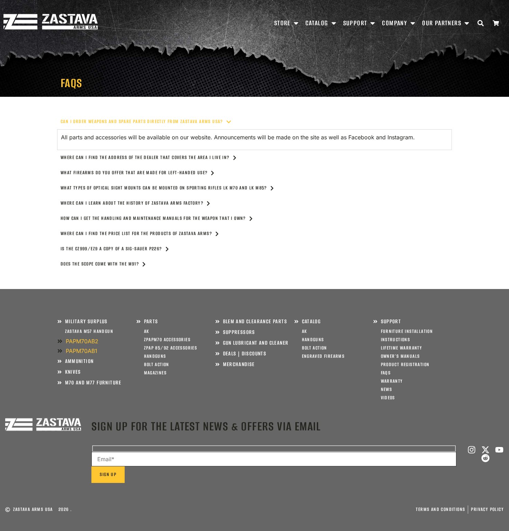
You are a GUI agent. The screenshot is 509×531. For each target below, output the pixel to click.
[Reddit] (485, 458)
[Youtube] (499, 450)
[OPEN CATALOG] (334, 23)
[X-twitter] (485, 450)
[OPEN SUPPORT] (372, 23)
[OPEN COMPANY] (413, 23)
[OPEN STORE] (296, 23)
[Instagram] (471, 450)
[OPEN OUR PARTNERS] (467, 23)
